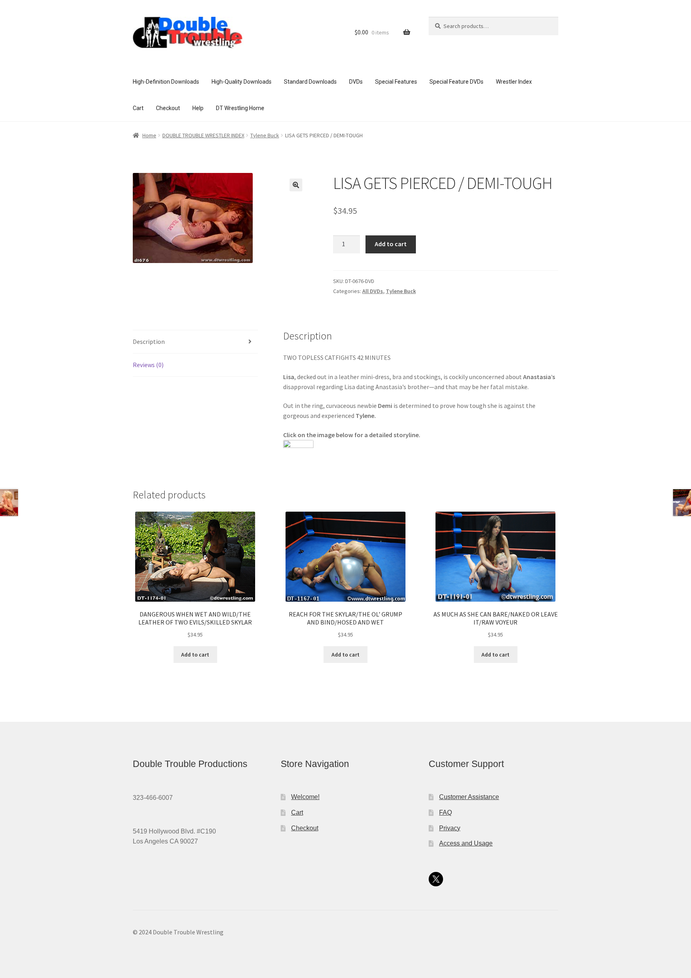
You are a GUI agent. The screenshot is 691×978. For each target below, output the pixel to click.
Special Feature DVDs (456, 81)
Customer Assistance (469, 796)
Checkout (168, 108)
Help (198, 108)
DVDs (356, 81)
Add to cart (391, 244)
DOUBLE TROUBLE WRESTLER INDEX (203, 135)
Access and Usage (466, 843)
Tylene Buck (264, 135)
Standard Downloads (310, 81)
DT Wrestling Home (240, 108)
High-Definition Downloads (166, 81)
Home (149, 135)
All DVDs (372, 291)
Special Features (396, 81)
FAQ (445, 812)
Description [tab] (149, 341)
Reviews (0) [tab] (148, 365)
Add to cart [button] (195, 654)
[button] (296, 185)
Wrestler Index (514, 81)
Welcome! (305, 796)
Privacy (449, 828)
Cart (138, 108)
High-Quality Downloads (242, 81)
